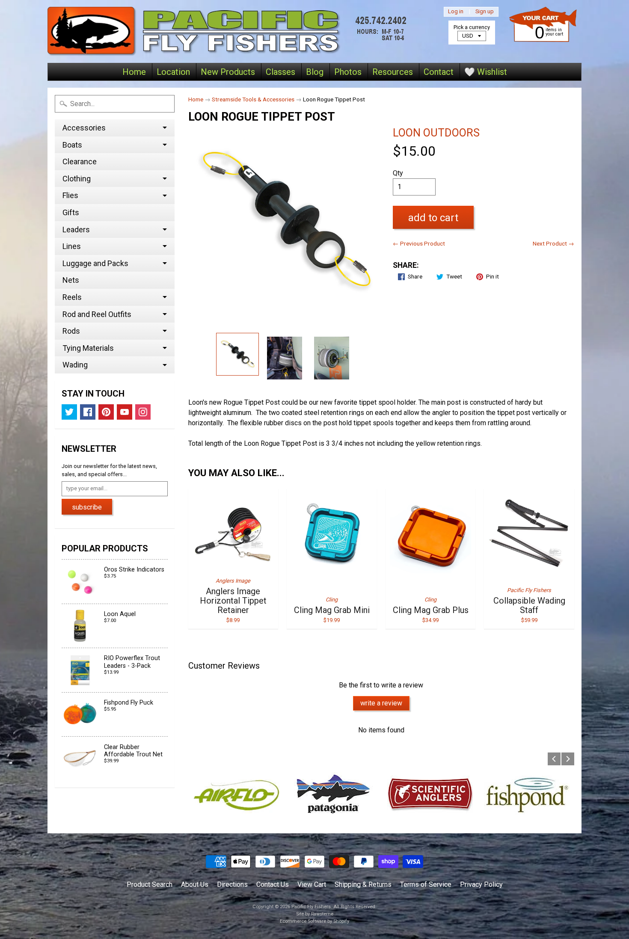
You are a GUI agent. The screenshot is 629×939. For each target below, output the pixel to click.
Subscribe (87, 507)
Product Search (149, 884)
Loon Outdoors (436, 132)
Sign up (484, 12)
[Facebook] (87, 412)
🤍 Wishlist (485, 72)
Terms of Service (425, 884)
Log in (455, 12)
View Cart (311, 884)
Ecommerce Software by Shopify (314, 921)
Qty (398, 173)
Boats (72, 144)
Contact (439, 72)
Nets (70, 279)
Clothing (76, 178)
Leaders (76, 229)
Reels (72, 297)
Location (173, 72)
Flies (70, 195)
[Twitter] (69, 412)
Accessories (84, 127)
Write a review (381, 703)
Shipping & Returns (363, 884)
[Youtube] (124, 412)
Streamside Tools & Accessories (253, 99)
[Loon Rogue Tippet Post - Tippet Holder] (284, 358)
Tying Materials (88, 348)
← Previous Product (419, 243)
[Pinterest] (106, 412)
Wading (75, 364)
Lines (71, 246)
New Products (228, 72)
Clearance (79, 161)
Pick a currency (472, 27)
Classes (280, 72)
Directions (232, 884)
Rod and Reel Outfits (96, 314)
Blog (314, 72)
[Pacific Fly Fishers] (229, 31)
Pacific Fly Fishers (311, 906)
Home (134, 72)
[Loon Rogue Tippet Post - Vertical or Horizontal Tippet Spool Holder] (331, 358)
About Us (194, 884)
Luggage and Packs (95, 263)
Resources (392, 72)
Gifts (70, 212)
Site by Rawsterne (314, 914)
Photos (348, 72)
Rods (71, 330)
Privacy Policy (481, 884)
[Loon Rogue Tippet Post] (237, 354)
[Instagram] (143, 412)
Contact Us (272, 884)
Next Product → (553, 243)
